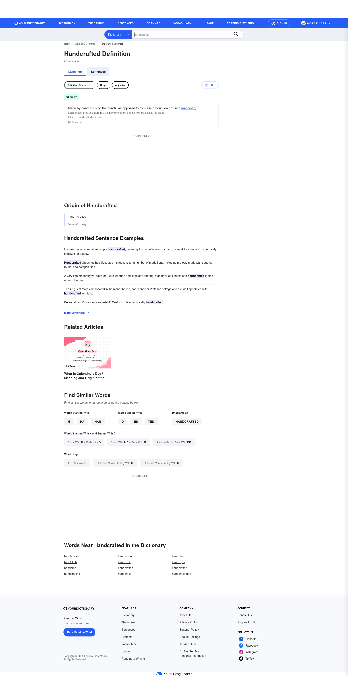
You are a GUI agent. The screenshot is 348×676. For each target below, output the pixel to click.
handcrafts (124, 574)
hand (71, 216)
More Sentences (74, 313)
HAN (98, 421)
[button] (279, 23)
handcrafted (187, 421)
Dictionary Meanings (84, 43)
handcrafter (179, 568)
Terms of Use (187, 644)
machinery (188, 108)
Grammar (127, 637)
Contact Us (244, 615)
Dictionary (114, 34)
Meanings (75, 71)
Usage (125, 651)
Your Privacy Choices (178, 674)
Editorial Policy (189, 629)
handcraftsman (181, 574)
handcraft (70, 568)
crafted (81, 216)
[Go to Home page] (29, 23)
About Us (185, 615)
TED (151, 421)
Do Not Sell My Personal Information (192, 653)
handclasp (178, 556)
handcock (124, 562)
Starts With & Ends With (84, 442)
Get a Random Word (79, 632)
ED (136, 421)
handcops (178, 562)
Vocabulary (128, 644)
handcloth (70, 562)
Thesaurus (128, 622)
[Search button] (237, 34)
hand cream (71, 556)
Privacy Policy (188, 622)
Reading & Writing (133, 658)
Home (67, 43)
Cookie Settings (189, 637)
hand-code (125, 556)
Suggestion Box (247, 622)
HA (82, 421)
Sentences (98, 71)
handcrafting (72, 574)
